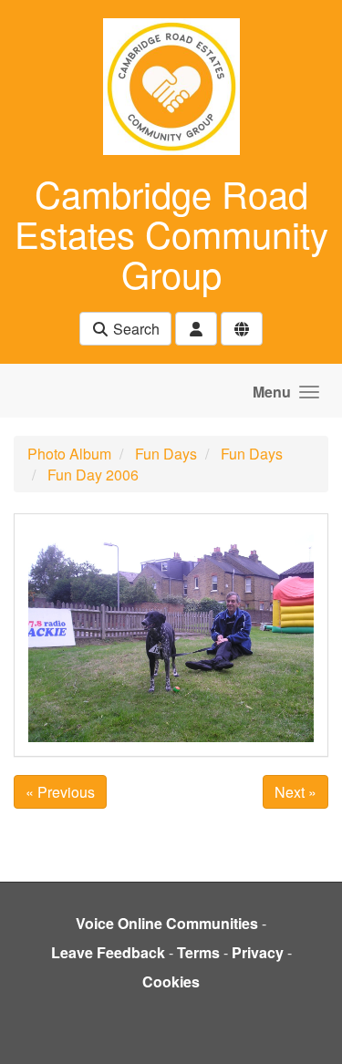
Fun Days (166, 453)
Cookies (171, 981)
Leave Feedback (108, 952)
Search (134, 328)
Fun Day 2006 (93, 474)
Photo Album (69, 453)
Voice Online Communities (167, 923)
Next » (295, 791)
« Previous (60, 791)
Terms (198, 952)
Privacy (258, 952)
